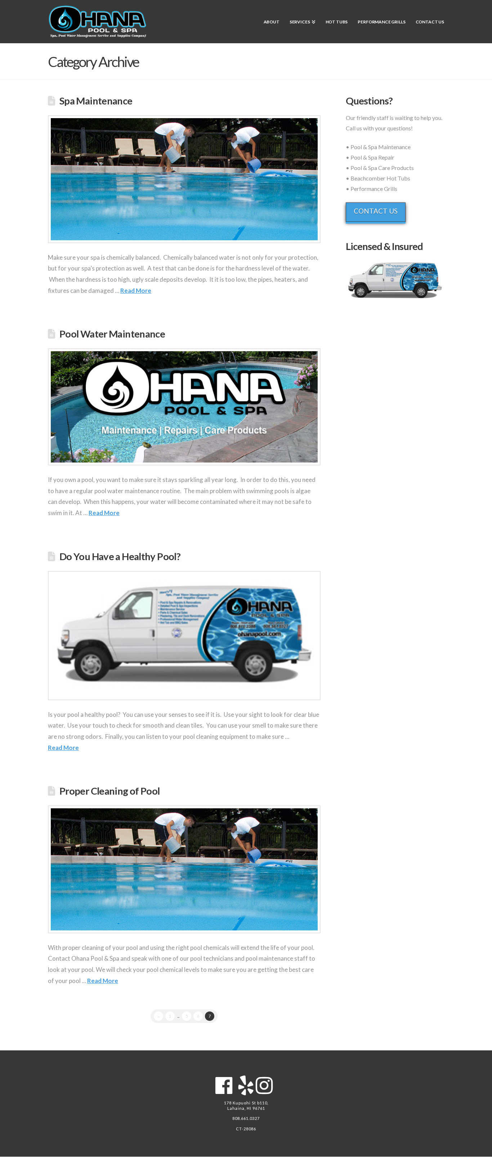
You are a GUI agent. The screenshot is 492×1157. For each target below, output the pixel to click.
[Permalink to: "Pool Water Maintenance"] (184, 407)
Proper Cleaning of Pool (109, 791)
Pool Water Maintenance (112, 334)
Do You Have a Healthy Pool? (119, 556)
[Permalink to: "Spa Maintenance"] (184, 179)
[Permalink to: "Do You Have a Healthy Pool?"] (184, 635)
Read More (135, 290)
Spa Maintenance (96, 101)
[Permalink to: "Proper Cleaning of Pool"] (184, 869)
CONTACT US (376, 211)
